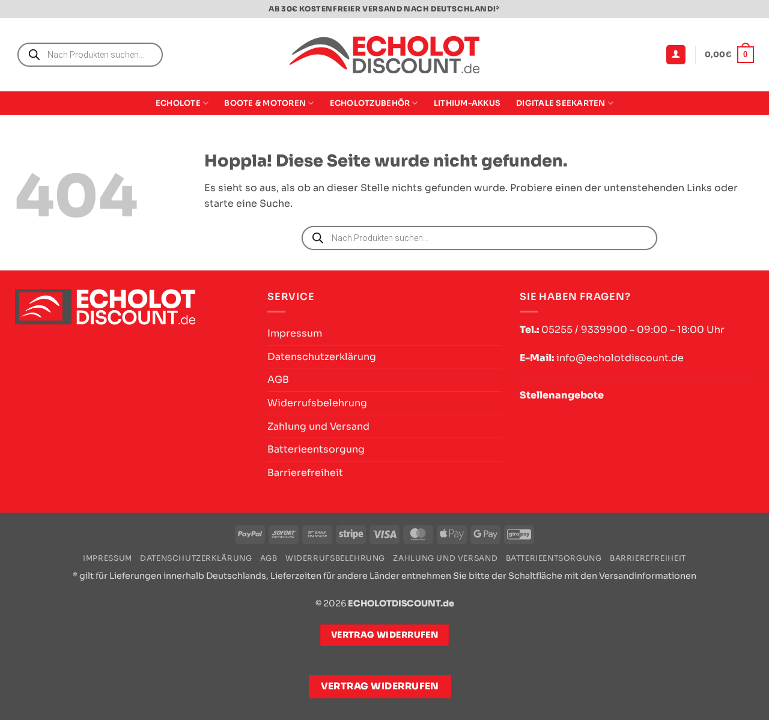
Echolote (178, 103)
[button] (675, 55)
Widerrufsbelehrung (317, 403)
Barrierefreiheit (305, 472)
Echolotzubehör (370, 103)
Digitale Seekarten (561, 103)
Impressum (294, 333)
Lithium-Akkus (467, 103)
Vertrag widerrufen (380, 686)
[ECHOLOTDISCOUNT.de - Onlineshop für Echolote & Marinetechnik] (384, 55)
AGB (278, 379)
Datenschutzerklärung (321, 356)
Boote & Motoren (265, 103)
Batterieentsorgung (316, 449)
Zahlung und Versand (318, 426)
